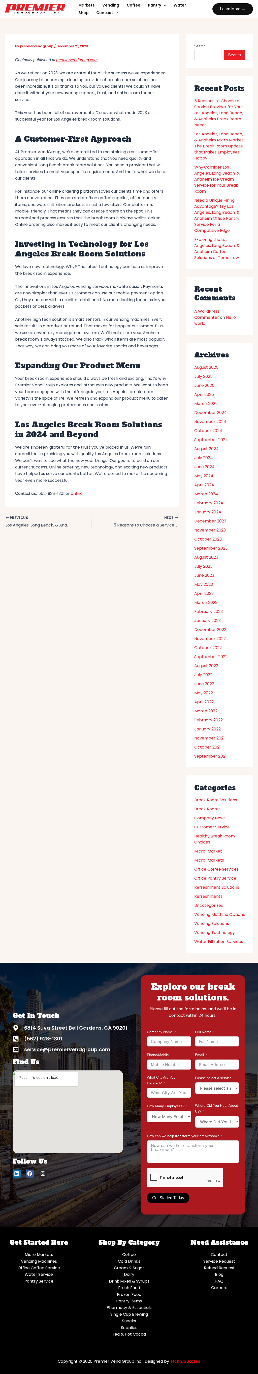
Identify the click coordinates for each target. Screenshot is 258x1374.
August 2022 (206, 666)
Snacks (129, 1321)
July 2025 (203, 376)
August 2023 (206, 557)
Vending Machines (39, 1261)
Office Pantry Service (215, 878)
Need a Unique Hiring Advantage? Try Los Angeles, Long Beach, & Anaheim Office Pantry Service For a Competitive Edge (217, 215)
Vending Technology (214, 932)
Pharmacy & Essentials (129, 1307)
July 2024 (203, 458)
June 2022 (204, 684)
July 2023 (203, 566)
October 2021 (207, 747)
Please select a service (213, 1078)
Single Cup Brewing (129, 1314)
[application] (163, 5)
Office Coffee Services (216, 869)
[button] (232, 9)
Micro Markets (39, 1254)
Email (199, 1055)
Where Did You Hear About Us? (216, 1108)
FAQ (219, 1281)
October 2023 (208, 539)
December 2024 (210, 412)
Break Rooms (207, 809)
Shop (83, 12)
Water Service (39, 1274)
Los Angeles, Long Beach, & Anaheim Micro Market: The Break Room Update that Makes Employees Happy (219, 146)
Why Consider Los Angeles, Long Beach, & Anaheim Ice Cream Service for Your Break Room (217, 179)
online (77, 493)
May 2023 (203, 584)
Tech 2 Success (185, 1361)
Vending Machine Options (219, 914)
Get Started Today (168, 1198)
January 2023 (207, 620)
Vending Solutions (211, 923)
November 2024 (210, 422)
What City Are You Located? (161, 1080)
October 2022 (208, 648)
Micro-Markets (209, 860)
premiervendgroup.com (77, 60)
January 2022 (207, 729)
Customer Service (212, 827)
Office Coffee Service (39, 1268)
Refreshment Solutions (216, 887)
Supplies (129, 1328)
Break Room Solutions (215, 800)
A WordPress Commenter (207, 314)
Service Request (219, 1261)
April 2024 (204, 485)
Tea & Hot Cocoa (129, 1334)
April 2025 (204, 394)
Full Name (203, 1032)
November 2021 (209, 738)
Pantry (154, 5)
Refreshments (208, 896)
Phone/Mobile (158, 1055)
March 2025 (206, 403)
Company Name (160, 1032)
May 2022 (203, 693)
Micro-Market (208, 851)
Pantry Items (129, 1301)
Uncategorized (208, 905)
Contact (104, 12)
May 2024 (203, 476)
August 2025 (206, 367)
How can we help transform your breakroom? (183, 1136)
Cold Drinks (129, 1261)
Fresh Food (129, 1288)
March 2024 (206, 494)
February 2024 (208, 503)
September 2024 (211, 440)
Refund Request (219, 1268)
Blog (219, 1274)
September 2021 (210, 756)
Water (180, 5)
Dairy (129, 1274)
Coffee (133, 5)
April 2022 (204, 702)
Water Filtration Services (218, 941)
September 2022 (211, 657)
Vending (110, 5)
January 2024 (207, 512)
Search (200, 46)
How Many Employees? (165, 1106)
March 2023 (205, 602)
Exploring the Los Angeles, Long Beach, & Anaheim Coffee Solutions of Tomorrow (217, 248)
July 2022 (203, 675)
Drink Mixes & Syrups (129, 1281)
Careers (219, 1288)
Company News (209, 818)
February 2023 (208, 611)
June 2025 (204, 385)
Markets (86, 5)
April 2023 (204, 593)
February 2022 (208, 720)
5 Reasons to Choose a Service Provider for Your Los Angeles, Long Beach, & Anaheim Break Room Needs (218, 113)
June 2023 (204, 575)
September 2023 (211, 548)
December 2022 (210, 629)
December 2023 (210, 521)
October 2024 (208, 431)
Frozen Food (129, 1294)
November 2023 (210, 530)
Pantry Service (38, 1281)
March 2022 (205, 711)
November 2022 (210, 639)
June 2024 (204, 467)
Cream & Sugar (129, 1268)
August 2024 (206, 449)
